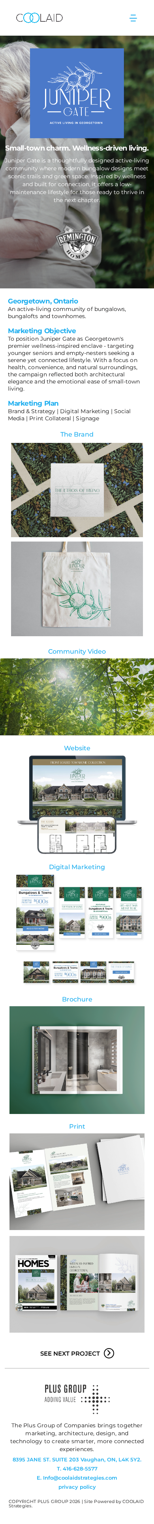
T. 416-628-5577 (77, 1468)
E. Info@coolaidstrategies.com (77, 1477)
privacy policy (77, 1487)
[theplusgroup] (77, 1412)
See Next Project (70, 1353)
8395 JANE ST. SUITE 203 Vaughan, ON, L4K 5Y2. (77, 1459)
